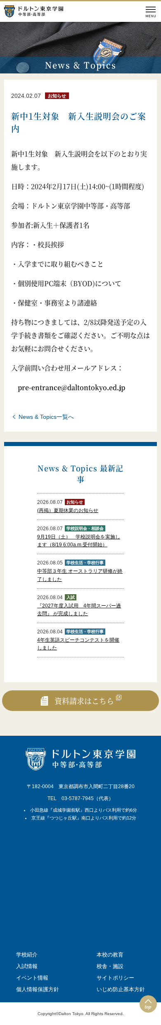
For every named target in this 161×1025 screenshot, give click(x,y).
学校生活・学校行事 (85, 562)
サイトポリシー (115, 977)
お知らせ (57, 95)
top (148, 1007)
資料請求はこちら (84, 700)
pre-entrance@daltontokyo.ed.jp (71, 387)
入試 (70, 597)
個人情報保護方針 (37, 989)
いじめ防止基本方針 (121, 989)
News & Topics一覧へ (46, 416)
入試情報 (27, 966)
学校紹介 (27, 954)
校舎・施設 (110, 966)
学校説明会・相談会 (85, 528)
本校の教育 (110, 954)
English (30, 31)
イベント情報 (32, 977)
